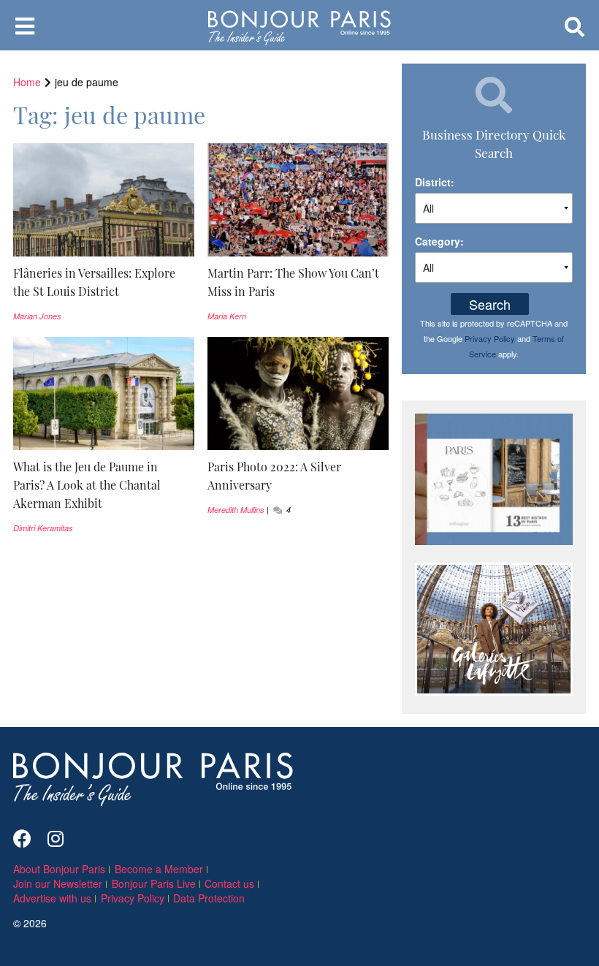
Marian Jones (37, 316)
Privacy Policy (490, 338)
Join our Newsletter (57, 883)
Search (490, 303)
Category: (439, 241)
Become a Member (159, 869)
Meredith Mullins (235, 509)
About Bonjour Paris (59, 869)
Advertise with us (52, 898)
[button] (103, 282)
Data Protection (209, 898)
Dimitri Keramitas (43, 527)
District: (434, 182)
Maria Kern (226, 316)
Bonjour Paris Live (154, 883)
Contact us (229, 883)
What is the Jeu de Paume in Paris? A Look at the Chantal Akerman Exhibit (87, 484)
